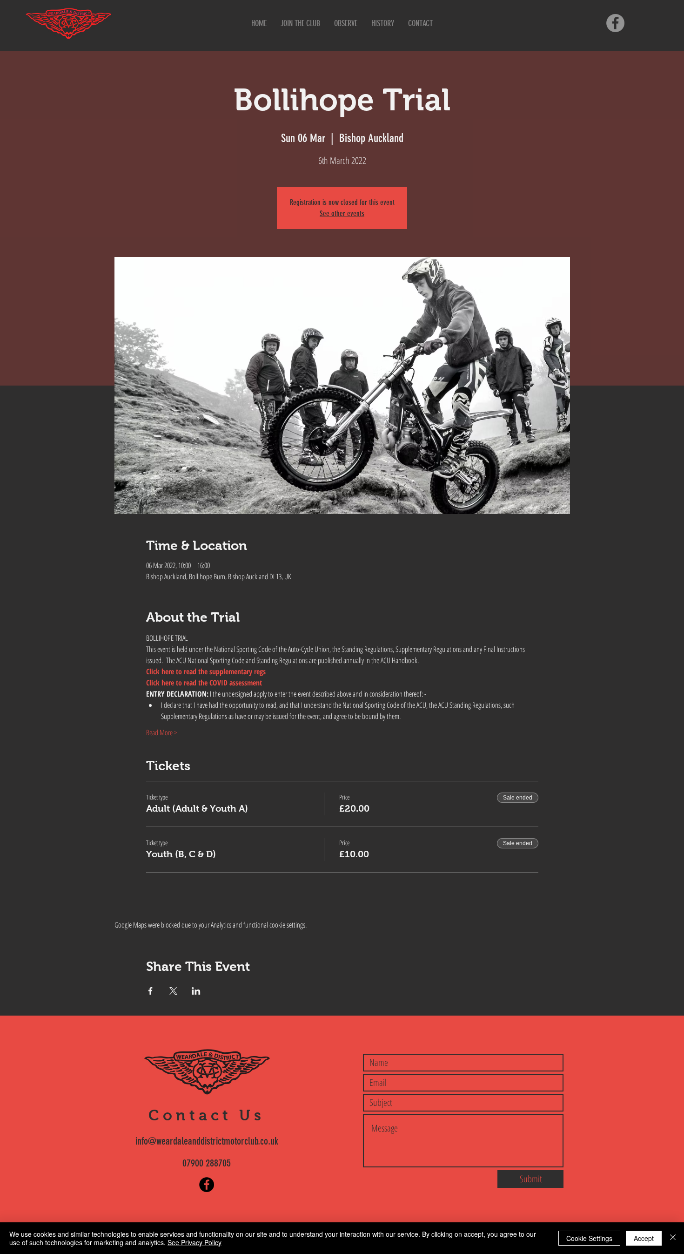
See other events (342, 213)
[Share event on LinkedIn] (196, 991)
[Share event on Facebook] (150, 991)
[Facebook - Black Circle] (206, 1184)
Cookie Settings (589, 1238)
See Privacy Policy (194, 1242)
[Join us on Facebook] (615, 23)
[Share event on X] (173, 991)
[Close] (672, 1238)
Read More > (161, 732)
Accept (644, 1238)
